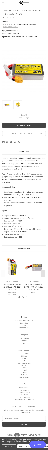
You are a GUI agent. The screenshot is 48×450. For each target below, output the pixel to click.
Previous (3, 273)
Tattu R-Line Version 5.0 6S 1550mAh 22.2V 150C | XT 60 (12, 286)
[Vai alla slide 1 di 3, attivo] (19, 297)
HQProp (24, 356)
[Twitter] (15, 142)
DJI (24, 343)
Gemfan (24, 365)
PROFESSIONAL (24, 338)
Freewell (24, 370)
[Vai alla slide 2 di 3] (23, 297)
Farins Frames (24, 354)
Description (24, 151)
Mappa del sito (24, 328)
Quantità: (24, 115)
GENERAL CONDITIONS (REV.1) (24, 321)
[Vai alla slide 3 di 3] (26, 297)
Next (43, 273)
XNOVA (24, 372)
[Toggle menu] (3, 3)
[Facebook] (3, 142)
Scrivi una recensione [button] (10, 27)
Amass (24, 368)
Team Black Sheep (24, 363)
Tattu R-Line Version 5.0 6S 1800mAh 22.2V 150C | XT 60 (33, 286)
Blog (24, 325)
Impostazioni (9, 446)
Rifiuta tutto (24, 446)
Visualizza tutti (24, 377)
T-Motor (24, 375)
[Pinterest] (19, 142)
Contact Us (24, 323)
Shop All (24, 341)
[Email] (7, 142)
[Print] (11, 142)
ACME (24, 358)
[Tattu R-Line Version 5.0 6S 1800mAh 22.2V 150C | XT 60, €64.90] (33, 266)
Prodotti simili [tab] (24, 249)
